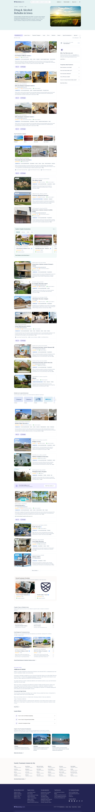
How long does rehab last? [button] (65, 73)
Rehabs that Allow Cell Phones (32, 802)
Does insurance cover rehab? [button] (66, 67)
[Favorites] (80, 2)
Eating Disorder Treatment (46, 792)
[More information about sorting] (80, 37)
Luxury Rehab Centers (31, 792)
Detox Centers (30, 793)
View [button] (17, 66)
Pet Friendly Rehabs (31, 800)
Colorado (35, 746)
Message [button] (23, 66)
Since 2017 (75, 54)
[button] (75, 37)
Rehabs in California (17, 793)
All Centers (16, 6)
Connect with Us (72, 799)
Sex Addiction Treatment (45, 800)
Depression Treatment (45, 793)
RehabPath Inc (62, 806)
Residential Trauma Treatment (46, 799)
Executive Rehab (44, 795)
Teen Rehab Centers (44, 796)
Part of (39, 267)
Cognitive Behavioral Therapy (32, 795)
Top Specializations (45, 790)
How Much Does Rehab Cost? (59, 797)
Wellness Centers (30, 799)
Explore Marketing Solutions (74, 793)
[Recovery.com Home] (19, 2)
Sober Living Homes (31, 796)
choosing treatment (32, 676)
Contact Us (71, 796)
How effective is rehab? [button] (65, 76)
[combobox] (41, 2)
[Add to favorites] (55, 43)
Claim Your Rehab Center (73, 792)
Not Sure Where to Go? (19, 790)
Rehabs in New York (17, 795)
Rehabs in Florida (17, 792)
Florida (28, 232)
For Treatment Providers (74, 790)
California (23, 232)
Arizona (16, 746)
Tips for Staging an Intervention (60, 796)
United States (21, 6)
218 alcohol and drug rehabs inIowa (21, 17)
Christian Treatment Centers (46, 802)
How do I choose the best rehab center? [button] (68, 79)
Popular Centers (30, 790)
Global (32, 232)
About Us (70, 795)
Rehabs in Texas (17, 796)
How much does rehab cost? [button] (66, 70)
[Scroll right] (80, 35)
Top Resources (57, 790)
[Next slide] (55, 47)
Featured (18, 232)
